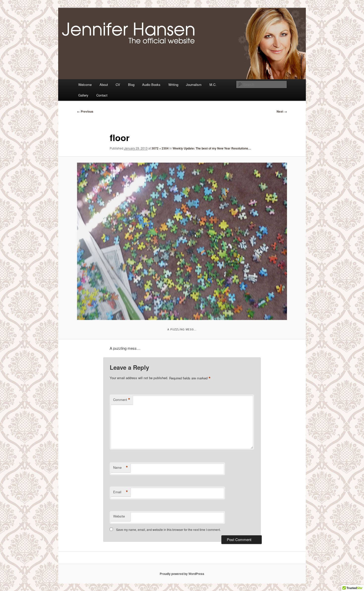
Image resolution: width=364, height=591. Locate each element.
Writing (173, 84)
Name (120, 467)
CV (118, 84)
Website (119, 516)
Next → (282, 111)
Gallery (83, 95)
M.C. (212, 84)
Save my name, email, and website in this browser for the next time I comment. (168, 529)
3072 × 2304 (160, 148)
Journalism (194, 84)
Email (120, 492)
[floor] (182, 241)
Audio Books (151, 84)
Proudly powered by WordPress (182, 573)
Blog (131, 84)
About (104, 84)
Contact (101, 95)
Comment (121, 400)
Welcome (85, 84)
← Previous (85, 111)
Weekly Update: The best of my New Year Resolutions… (212, 148)
